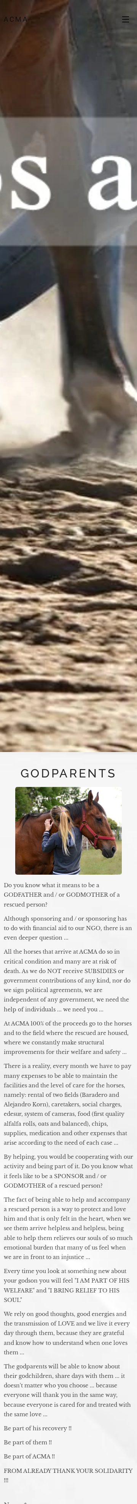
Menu (125, 19)
